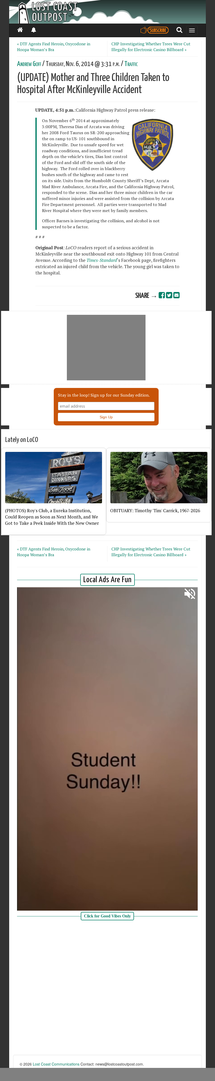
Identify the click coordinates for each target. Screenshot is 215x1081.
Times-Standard (102, 260)
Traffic (131, 64)
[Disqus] (107, 988)
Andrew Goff (29, 64)
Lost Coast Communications (56, 1064)
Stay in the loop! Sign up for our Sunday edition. (104, 395)
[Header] (107, 12)
